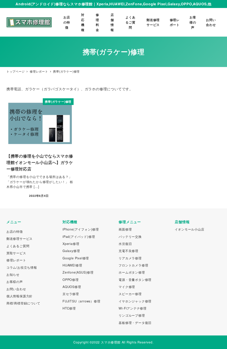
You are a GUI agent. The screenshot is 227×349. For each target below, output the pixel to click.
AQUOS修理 (72, 286)
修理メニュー (130, 221)
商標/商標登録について (23, 303)
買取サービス (16, 253)
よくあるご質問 (17, 246)
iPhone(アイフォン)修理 (81, 229)
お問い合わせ (16, 289)
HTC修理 (69, 308)
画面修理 (125, 229)
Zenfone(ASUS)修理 (78, 272)
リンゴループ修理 (132, 315)
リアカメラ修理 (130, 258)
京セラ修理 (71, 294)
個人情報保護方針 (19, 296)
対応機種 (70, 221)
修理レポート (16, 260)
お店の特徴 (14, 231)
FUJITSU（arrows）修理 (81, 301)
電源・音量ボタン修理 (135, 279)
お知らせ (13, 274)
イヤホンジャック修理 (135, 301)
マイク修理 (127, 286)
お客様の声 (14, 281)
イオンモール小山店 (189, 229)
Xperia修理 (71, 243)
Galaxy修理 (71, 250)
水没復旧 (125, 243)
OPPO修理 (71, 279)
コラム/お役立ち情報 (21, 267)
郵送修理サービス (19, 238)
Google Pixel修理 (76, 258)
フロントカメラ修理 (133, 265)
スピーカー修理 (130, 294)
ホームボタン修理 (132, 272)
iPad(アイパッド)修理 (79, 236)
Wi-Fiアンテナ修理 (133, 308)
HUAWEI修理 (72, 265)
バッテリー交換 (130, 236)
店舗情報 (182, 221)
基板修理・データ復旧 (135, 322)
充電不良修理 (128, 250)
